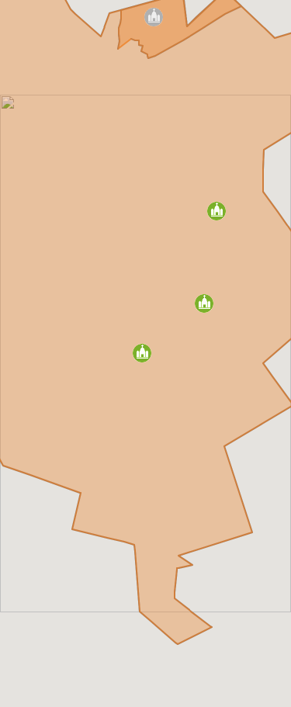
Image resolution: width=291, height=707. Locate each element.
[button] (204, 303)
